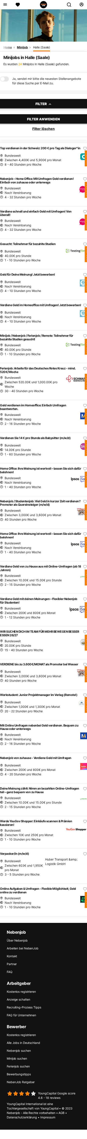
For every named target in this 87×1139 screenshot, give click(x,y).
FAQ (9, 972)
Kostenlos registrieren (21, 991)
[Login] (81, 4)
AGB (61, 1113)
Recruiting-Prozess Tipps (24, 1007)
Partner (12, 964)
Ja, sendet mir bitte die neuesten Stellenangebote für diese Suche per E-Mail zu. (46, 81)
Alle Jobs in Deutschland (23, 1043)
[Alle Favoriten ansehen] (17, 4)
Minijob (22, 47)
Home (7, 47)
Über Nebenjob (17, 940)
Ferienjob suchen (18, 1066)
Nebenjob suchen (19, 1050)
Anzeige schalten (18, 999)
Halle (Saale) (41, 47)
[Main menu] (4, 4)
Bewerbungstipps (19, 1074)
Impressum (47, 1117)
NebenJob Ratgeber (21, 1082)
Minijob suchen (17, 1058)
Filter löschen (43, 129)
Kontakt (12, 956)
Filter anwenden (43, 119)
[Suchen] (71, 4)
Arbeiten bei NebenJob (22, 948)
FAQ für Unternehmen (21, 1015)
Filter (41, 104)
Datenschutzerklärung (22, 1117)
